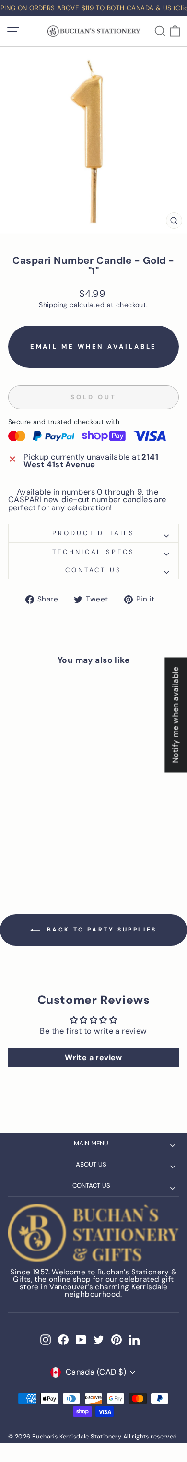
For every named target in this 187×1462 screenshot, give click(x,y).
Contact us (93, 570)
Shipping (53, 304)
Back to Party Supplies (100, 929)
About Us (91, 1164)
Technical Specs (93, 552)
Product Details (93, 533)
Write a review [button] (93, 1057)
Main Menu (91, 1143)
